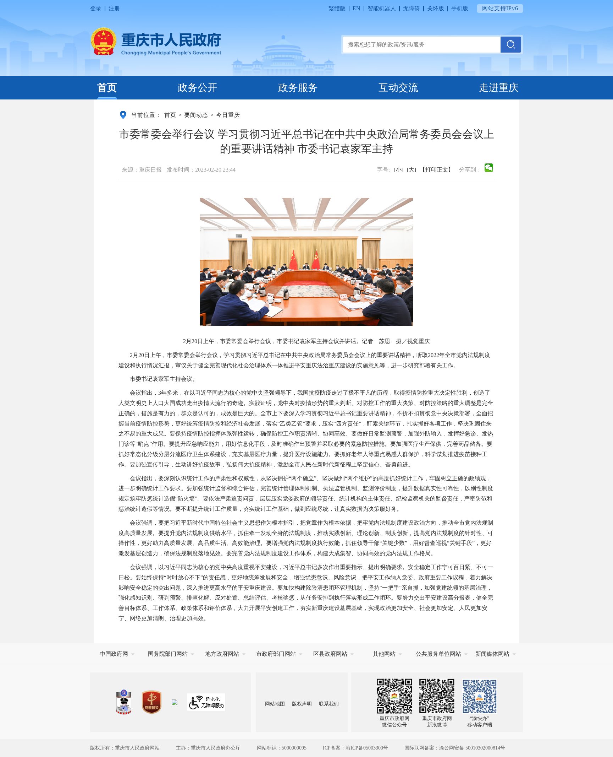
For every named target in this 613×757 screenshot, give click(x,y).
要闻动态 (196, 115)
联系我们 (329, 704)
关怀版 (435, 8)
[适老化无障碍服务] (206, 702)
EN (356, 8)
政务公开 (197, 87)
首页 (107, 87)
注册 (114, 8)
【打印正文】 (437, 170)
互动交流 (398, 87)
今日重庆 (228, 115)
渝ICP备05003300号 (367, 748)
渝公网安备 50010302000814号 (472, 748)
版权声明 (302, 704)
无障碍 (411, 8)
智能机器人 (382, 8)
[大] (411, 170)
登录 (95, 8)
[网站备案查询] (123, 702)
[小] (398, 170)
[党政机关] (151, 702)
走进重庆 (499, 87)
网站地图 (275, 704)
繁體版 (337, 8)
